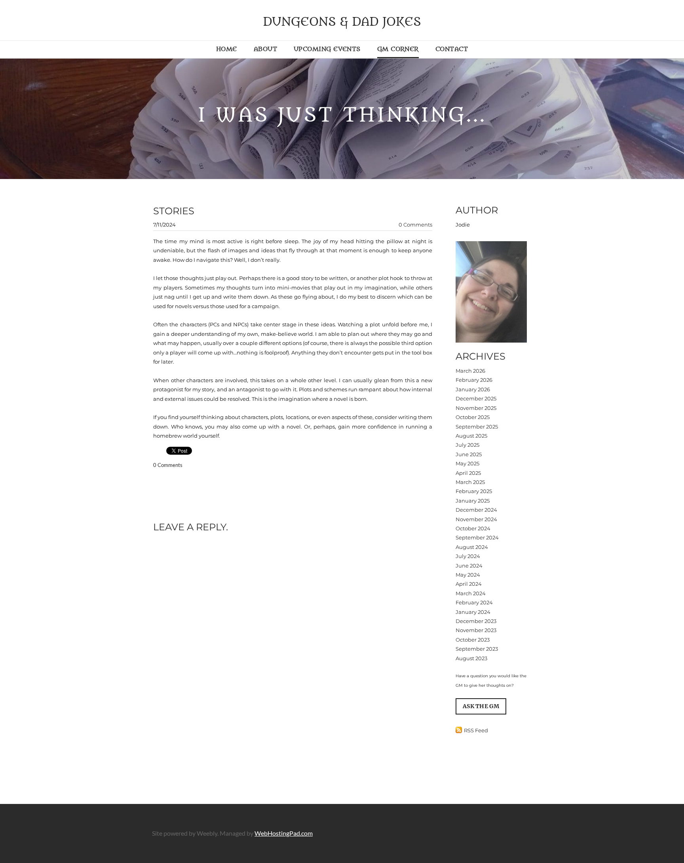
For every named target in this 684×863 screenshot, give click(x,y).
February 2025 (474, 491)
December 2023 (476, 621)
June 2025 (469, 454)
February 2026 (474, 380)
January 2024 (473, 612)
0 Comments (415, 224)
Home (226, 49)
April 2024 (469, 584)
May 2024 (468, 575)
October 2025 (473, 417)
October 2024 (473, 528)
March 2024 (471, 593)
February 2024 (474, 602)
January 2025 (473, 500)
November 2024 (476, 519)
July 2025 (467, 445)
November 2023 (476, 630)
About (265, 49)
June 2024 (469, 565)
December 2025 (476, 398)
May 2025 (467, 463)
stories (173, 211)
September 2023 (477, 649)
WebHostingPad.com (284, 833)
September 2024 (477, 537)
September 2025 (477, 426)
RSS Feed (476, 730)
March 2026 (470, 371)
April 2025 (468, 473)
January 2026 (473, 389)
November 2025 (476, 408)
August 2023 (471, 658)
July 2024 (468, 556)
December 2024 (476, 510)
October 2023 (473, 639)
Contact (451, 49)
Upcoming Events (327, 49)
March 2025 (470, 482)
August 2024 (472, 547)
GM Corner (398, 49)
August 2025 (471, 435)
